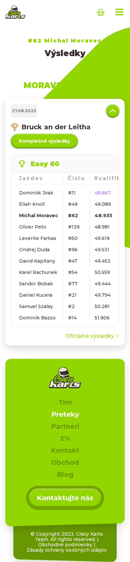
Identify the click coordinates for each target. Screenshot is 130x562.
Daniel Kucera (35, 295)
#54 (72, 272)
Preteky (65, 414)
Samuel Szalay (36, 306)
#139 (74, 227)
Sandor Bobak (36, 284)
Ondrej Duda (34, 250)
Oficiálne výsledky (89, 336)
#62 (73, 216)
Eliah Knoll (32, 204)
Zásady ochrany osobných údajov (67, 550)
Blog (65, 474)
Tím (65, 402)
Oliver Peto (32, 227)
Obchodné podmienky (65, 545)
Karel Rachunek (38, 272)
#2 (71, 306)
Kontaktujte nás (65, 498)
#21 (72, 295)
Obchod (65, 462)
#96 (73, 250)
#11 (72, 193)
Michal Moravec (38, 216)
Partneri (65, 426)
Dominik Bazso (37, 318)
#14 (72, 318)
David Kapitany (37, 261)
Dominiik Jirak (36, 193)
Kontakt (65, 450)
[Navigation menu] (119, 12)
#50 (73, 238)
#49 (73, 204)
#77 (73, 284)
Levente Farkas (37, 238)
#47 (72, 261)
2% (65, 438)
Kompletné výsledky (44, 141)
